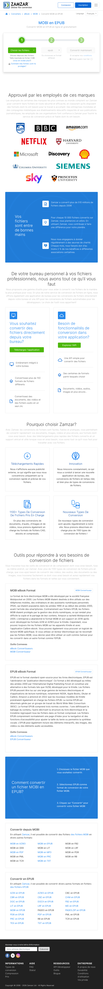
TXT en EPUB (44, 923)
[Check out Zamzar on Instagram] (18, 955)
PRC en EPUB (17, 918)
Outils (56, 970)
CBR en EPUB (17, 897)
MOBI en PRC (44, 856)
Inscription (83, 5)
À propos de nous (86, 967)
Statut (32, 970)
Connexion (66, 5)
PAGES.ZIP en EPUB (75, 910)
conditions (87, 55)
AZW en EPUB (17, 893)
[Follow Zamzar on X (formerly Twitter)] (13, 955)
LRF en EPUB (44, 905)
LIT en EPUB (16, 905)
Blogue (57, 973)
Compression (11, 973)
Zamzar (26, 834)
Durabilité (82, 970)
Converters (16, 14)
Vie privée (83, 979)
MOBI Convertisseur (84, 590)
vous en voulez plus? (22, 61)
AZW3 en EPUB (45, 893)
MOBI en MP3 (44, 852)
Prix (7, 976)
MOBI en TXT (44, 860)
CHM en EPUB (72, 897)
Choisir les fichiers (20, 50)
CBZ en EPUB (44, 897)
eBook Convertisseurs (21, 648)
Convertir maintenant (81, 50)
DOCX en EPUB (45, 901)
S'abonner (44, 949)
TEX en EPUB (17, 923)
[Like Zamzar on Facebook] (7, 955)
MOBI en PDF (16, 852)
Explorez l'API (69, 345)
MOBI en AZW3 (17, 843)
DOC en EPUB (17, 901)
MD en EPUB (71, 905)
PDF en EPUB (44, 914)
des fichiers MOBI (80, 834)
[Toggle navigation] (96, 5)
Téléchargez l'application (26, 349)
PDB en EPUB (17, 914)
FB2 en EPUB (72, 901)
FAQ (31, 967)
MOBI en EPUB (45, 843)
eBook (27, 14)
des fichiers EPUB (19, 887)
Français (91, 13)
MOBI (35, 14)
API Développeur (62, 967)
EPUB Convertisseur (83, 672)
